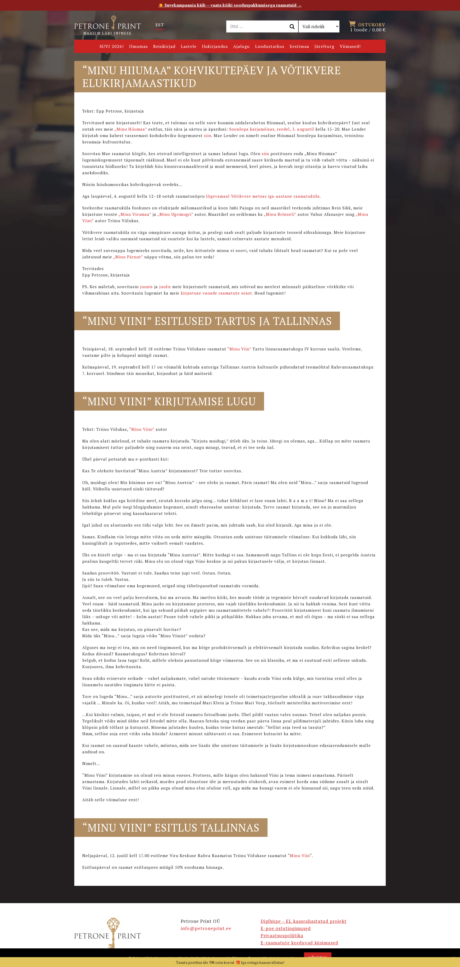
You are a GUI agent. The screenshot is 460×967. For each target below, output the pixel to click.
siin (207, 135)
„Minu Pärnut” (128, 256)
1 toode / (368, 27)
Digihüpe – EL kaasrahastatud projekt (304, 921)
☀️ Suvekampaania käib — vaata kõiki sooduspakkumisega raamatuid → (230, 5)
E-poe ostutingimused (286, 928)
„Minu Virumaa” (134, 214)
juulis (165, 286)
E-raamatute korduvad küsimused (299, 943)
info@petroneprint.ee (206, 928)
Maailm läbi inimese (107, 33)
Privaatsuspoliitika (282, 935)
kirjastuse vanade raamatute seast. (217, 293)
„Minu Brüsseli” (280, 214)
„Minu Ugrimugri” (176, 214)
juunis (146, 286)
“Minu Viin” (239, 349)
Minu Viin (300, 855)
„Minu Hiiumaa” (130, 129)
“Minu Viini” (141, 429)
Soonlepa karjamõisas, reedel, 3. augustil (271, 129)
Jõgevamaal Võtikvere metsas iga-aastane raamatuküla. (263, 196)
